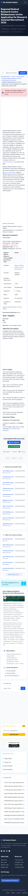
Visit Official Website (12, 675)
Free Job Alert (19, 860)
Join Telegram (15, 442)
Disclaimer (24, 892)
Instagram (7, 451)
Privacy (18, 892)
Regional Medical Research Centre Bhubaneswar (19, 267)
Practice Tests (19, 864)
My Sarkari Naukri (10, 2)
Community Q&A (19, 867)
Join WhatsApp (15, 446)
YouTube (22, 451)
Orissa (13, 76)
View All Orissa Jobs (13, 574)
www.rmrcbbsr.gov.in (8, 162)
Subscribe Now (14, 734)
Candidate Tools (19, 862)
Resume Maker (8, 769)
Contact (13, 892)
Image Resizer (8, 758)
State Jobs (4, 860)
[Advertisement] (14, 55)
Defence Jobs (5, 864)
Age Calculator (8, 766)
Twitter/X (14, 451)
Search (22, 73)
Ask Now (23, 583)
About (7, 892)
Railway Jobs (4, 867)
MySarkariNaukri (5, 76)
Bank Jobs (4, 862)
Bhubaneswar (20, 76)
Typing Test (7, 762)
